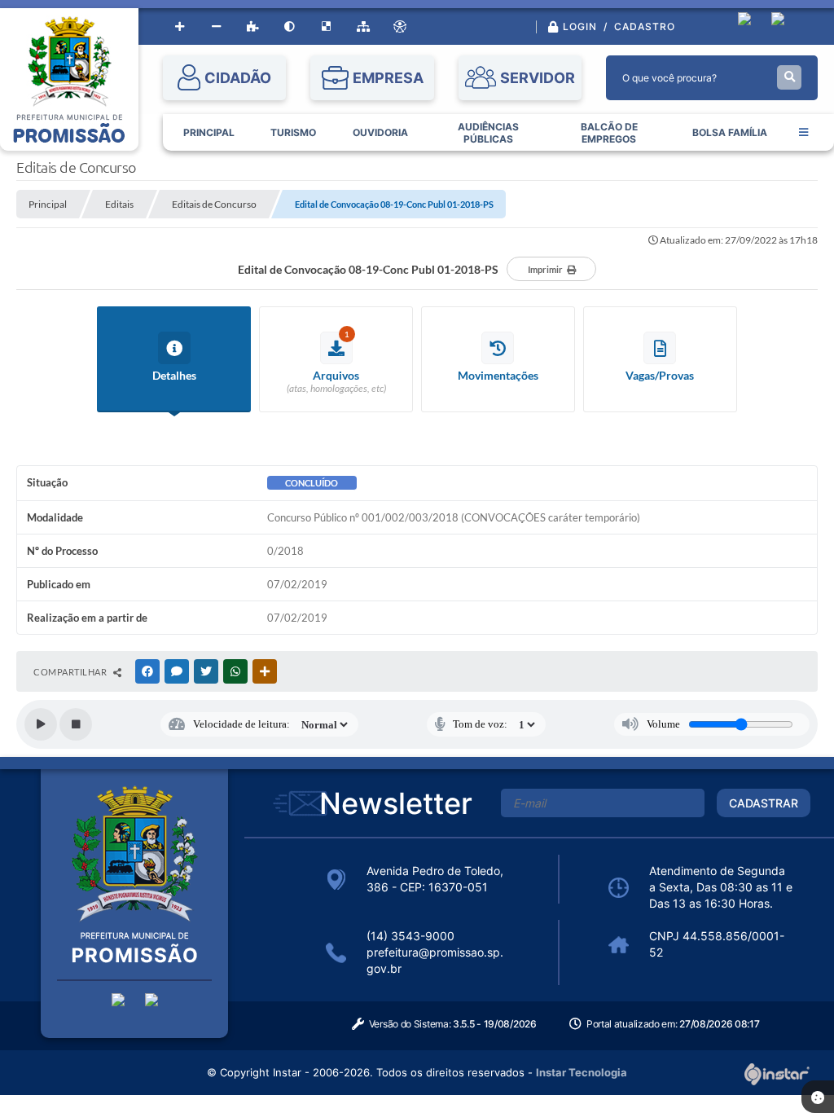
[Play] (40, 724)
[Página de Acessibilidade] (399, 26)
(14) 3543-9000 (410, 936)
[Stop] (75, 724)
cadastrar (763, 803)
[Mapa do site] (363, 26)
